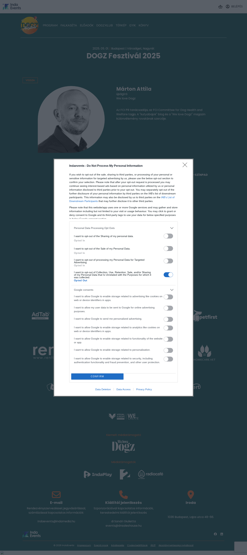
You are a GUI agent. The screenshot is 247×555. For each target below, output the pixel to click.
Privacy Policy (144, 389)
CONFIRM (97, 376)
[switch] (168, 236)
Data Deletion (103, 389)
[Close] (186, 166)
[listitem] (123, 228)
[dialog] (123, 277)
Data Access (123, 389)
